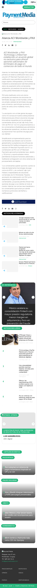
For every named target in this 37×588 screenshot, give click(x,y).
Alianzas (20, 29)
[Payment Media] (19, 13)
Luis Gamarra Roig (11, 436)
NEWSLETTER (29, 7)
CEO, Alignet (7, 439)
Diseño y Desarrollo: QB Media (24, 586)
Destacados (12, 29)
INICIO (5, 29)
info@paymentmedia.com (10, 561)
